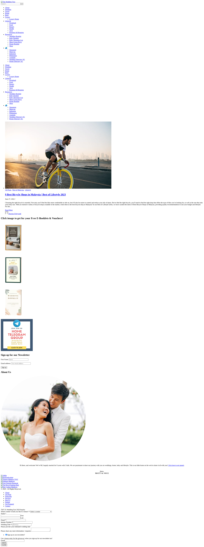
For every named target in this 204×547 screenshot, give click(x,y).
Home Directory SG (16, 61)
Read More (9, 210)
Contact (7, 506)
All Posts (8, 190)
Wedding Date (6, 524)
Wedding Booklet (15, 36)
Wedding (8, 9)
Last (22, 518)
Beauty (11, 27)
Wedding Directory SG (17, 59)
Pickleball (12, 23)
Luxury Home (14, 19)
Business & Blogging (16, 32)
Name (3, 514)
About (7, 8)
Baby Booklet (14, 38)
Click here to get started (176, 465)
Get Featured (9, 504)
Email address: (6, 363)
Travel (7, 11)
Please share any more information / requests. (16, 531)
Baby (7, 15)
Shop (11, 46)
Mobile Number (7, 522)
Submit (7, 502)
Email (3, 520)
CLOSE (4, 545)
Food (11, 25)
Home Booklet (14, 44)
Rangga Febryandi (15, 214)
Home (7, 13)
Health (11, 29)
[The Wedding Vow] (8, 2)
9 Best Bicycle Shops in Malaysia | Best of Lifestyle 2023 (35, 194)
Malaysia (12, 52)
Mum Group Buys (15, 42)
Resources (8, 34)
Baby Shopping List (16, 40)
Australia (12, 57)
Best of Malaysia (18, 190)
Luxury (7, 17)
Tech (11, 31)
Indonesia (12, 54)
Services (8, 498)
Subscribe (8, 496)
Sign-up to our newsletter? (16, 535)
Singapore (12, 50)
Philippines (13, 56)
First (22, 516)
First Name (4, 359)
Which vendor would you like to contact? (15, 511)
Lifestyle (8, 21)
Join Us (7, 500)
